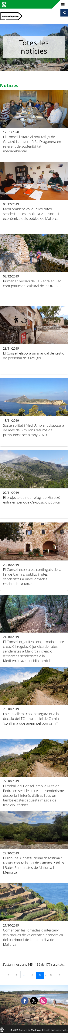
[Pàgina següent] (59, 974)
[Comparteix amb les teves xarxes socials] (64, 13)
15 (52, 974)
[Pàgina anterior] (9, 974)
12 (33, 974)
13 (41, 974)
